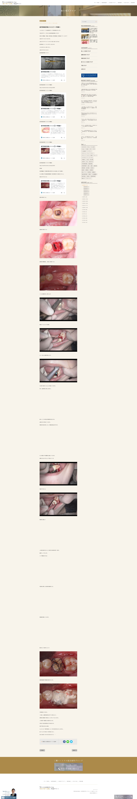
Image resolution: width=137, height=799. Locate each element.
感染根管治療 (84, 165)
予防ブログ (84, 65)
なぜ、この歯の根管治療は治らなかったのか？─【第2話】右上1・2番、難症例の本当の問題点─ (89, 131)
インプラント (89, 151)
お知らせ (83, 69)
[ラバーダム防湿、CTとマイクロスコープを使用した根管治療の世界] (85, 36)
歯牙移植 (89, 172)
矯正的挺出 (84, 176)
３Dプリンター (88, 178)
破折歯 (88, 176)
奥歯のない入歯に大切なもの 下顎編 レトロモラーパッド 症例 (94, 41)
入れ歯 (87, 159)
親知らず (83, 178)
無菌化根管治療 (84, 174)
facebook (64, 741)
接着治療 (95, 165)
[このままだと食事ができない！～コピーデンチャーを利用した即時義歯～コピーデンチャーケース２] (85, 30)
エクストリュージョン (85, 153)
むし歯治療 (84, 151)
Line (67, 741)
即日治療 (91, 159)
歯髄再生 (93, 172)
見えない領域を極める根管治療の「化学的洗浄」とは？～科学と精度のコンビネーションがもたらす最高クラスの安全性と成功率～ (89, 101)
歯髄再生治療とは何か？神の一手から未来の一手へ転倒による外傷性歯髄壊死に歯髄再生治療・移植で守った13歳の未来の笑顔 (89, 95)
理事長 (90, 174)
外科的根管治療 (84, 163)
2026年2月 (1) (86, 193)
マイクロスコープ (85, 157)
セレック (95, 155)
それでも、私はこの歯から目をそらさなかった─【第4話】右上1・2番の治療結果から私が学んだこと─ (89, 120)
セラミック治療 (89, 155)
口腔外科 (83, 161)
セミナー (92, 153)
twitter (71, 741)
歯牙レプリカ (84, 172)
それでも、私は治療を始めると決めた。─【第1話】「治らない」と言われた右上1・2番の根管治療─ (89, 137)
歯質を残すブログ (85, 54)
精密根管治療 (93, 176)
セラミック (84, 155)
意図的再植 (90, 163)
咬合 (87, 161)
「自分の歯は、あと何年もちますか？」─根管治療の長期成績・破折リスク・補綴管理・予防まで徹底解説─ (89, 108)
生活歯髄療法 (94, 174)
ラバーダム (91, 157)
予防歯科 (83, 159)
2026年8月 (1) (86, 186)
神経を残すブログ (85, 58)
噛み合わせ (91, 161)
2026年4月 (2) (86, 191)
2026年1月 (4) (86, 194)
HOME (68, 17)
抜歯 (88, 165)
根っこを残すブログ (86, 51)
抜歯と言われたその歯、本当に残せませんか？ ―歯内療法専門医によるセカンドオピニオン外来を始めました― (89, 114)
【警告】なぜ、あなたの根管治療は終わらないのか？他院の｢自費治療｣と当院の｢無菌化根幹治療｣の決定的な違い (89, 84)
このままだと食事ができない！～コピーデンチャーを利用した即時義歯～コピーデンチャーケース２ (93, 30)
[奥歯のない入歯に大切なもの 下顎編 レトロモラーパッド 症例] (85, 41)
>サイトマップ (95, 789)
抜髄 (91, 165)
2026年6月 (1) (86, 188)
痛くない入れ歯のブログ (87, 61)
